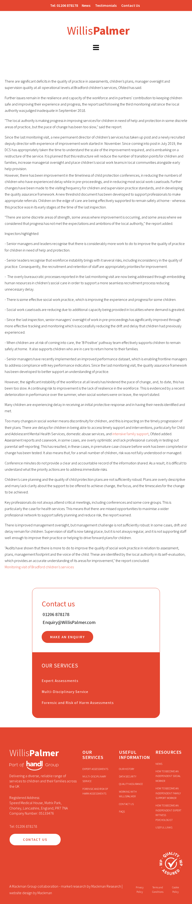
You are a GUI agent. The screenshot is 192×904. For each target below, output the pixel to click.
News (86, 5)
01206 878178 (67, 5)
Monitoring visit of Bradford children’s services (39, 567)
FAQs (122, 811)
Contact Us (130, 5)
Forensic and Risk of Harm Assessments (78, 702)
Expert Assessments (60, 680)
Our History (126, 769)
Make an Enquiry (67, 637)
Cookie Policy (175, 889)
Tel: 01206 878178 (23, 826)
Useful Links (163, 827)
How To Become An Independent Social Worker (168, 776)
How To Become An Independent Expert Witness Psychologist (168, 812)
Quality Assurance (131, 784)
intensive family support (130, 433)
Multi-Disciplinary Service (65, 691)
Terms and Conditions (157, 889)
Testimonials (106, 5)
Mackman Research (106, 886)
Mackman (44, 892)
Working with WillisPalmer (128, 794)
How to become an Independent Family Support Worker (168, 793)
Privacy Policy (140, 889)
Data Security (127, 776)
